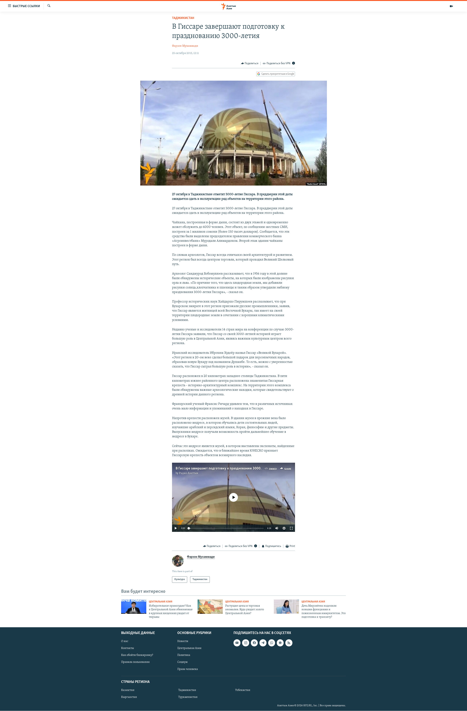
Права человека (187, 669)
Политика (183, 655)
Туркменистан (188, 697)
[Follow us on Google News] (280, 642)
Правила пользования (135, 662)
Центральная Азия (160, 601)
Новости (182, 641)
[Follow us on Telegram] (262, 642)
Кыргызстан (129, 697)
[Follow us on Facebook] (254, 642)
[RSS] (288, 642)
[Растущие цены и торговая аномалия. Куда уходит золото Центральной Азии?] (210, 607)
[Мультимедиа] (451, 6)
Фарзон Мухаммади (185, 46)
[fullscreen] (291, 528)
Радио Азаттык (188, 473)
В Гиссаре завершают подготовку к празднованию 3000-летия (223, 468)
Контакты (127, 648)
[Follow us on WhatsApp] (271, 642)
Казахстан (127, 690)
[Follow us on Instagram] (245, 642)
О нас (124, 641)
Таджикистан (183, 18)
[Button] (249, 63)
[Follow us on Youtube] (237, 642)
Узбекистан (242, 690)
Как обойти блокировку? (137, 655)
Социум (182, 662)
